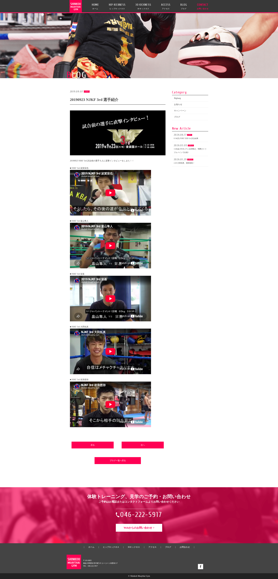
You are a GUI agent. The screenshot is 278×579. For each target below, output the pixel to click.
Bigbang (177, 98)
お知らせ (178, 104)
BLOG (183, 6)
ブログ (177, 117)
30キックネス (134, 547)
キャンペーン (180, 111)
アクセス (152, 547)
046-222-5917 (141, 515)
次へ (143, 445)
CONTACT (203, 6)
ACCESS (165, 6)
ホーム (91, 547)
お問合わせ (185, 547)
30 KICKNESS (143, 6)
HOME (95, 6)
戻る (93, 445)
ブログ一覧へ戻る (118, 460)
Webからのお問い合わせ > (139, 527)
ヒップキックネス (111, 547)
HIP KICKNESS (117, 6)
